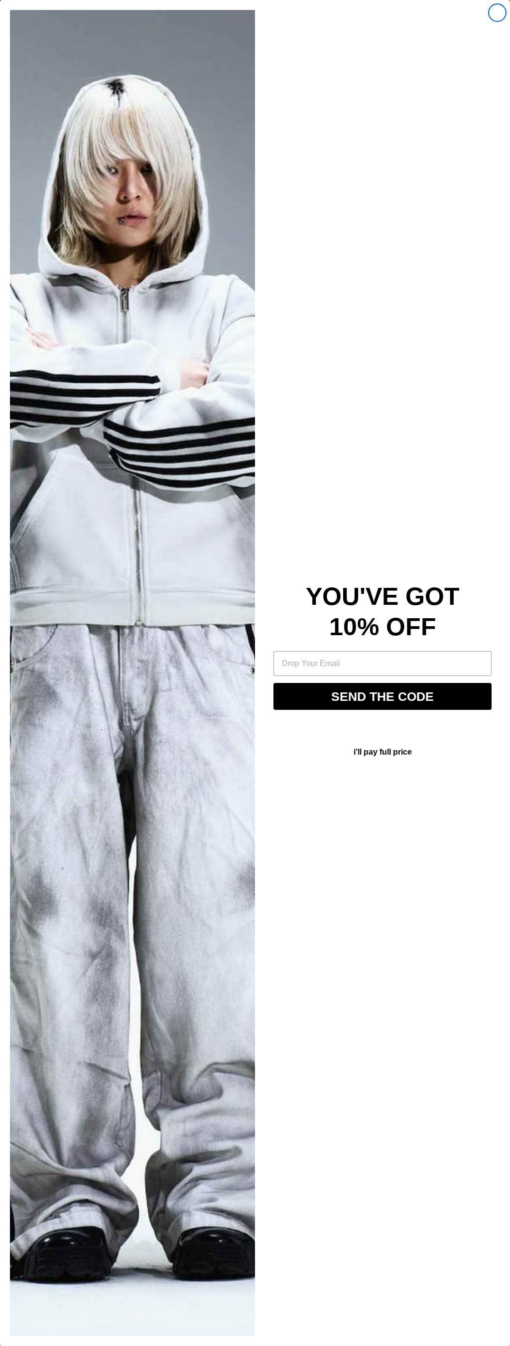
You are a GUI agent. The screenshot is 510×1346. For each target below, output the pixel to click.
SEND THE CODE (382, 696)
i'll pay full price (383, 752)
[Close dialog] (497, 12)
